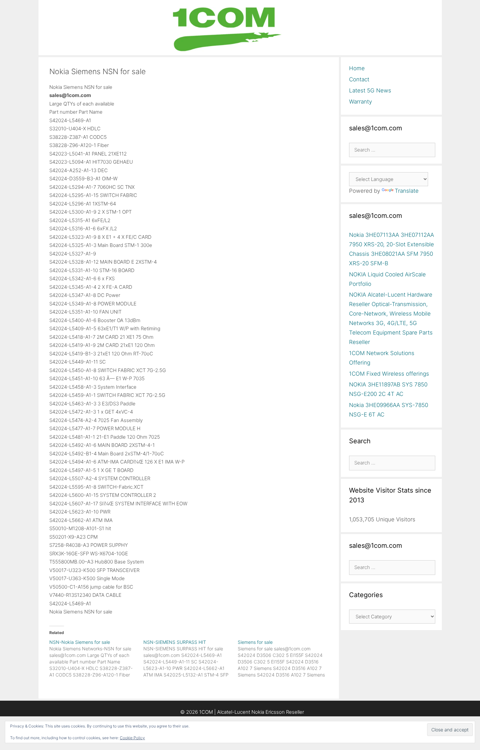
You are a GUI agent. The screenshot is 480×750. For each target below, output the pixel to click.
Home (357, 68)
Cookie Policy (132, 737)
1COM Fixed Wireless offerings (389, 373)
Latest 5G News (370, 90)
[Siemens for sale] (285, 658)
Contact (359, 79)
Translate (407, 191)
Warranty (360, 101)
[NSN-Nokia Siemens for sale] (96, 658)
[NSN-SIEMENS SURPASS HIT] (190, 658)
